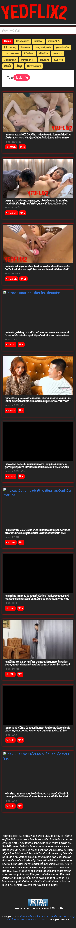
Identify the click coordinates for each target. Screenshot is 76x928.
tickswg (38, 41)
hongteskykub (43, 47)
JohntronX (10, 59)
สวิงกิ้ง (7, 65)
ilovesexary (22, 41)
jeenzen (25, 47)
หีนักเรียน (44, 53)
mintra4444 (28, 59)
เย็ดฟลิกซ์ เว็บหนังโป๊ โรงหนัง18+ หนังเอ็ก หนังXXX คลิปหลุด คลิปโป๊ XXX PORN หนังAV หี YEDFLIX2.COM (41, 918)
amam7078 (54, 41)
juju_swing (10, 47)
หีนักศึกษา (29, 53)
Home (7, 41)
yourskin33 (62, 47)
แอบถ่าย (57, 53)
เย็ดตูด (19, 65)
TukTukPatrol (11, 53)
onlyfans (44, 59)
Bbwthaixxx (34, 65)
